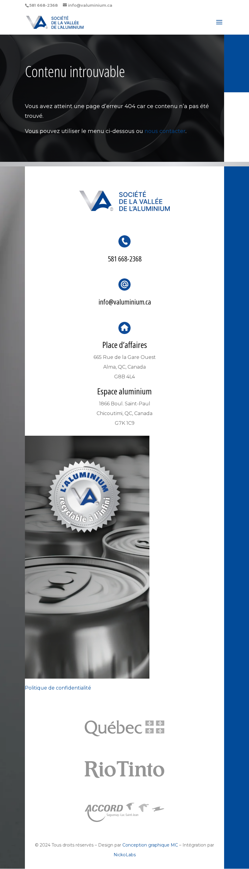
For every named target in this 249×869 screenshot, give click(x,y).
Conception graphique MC (150, 845)
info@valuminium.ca (124, 302)
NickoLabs (125, 854)
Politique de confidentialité (58, 688)
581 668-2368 (125, 259)
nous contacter (165, 131)
